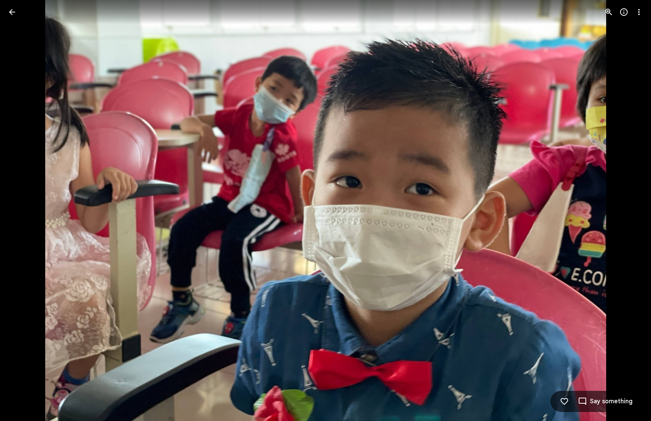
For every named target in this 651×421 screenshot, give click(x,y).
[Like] (564, 401)
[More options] (638, 12)
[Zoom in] (608, 12)
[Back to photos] (12, 12)
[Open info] (623, 12)
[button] (21, 210)
